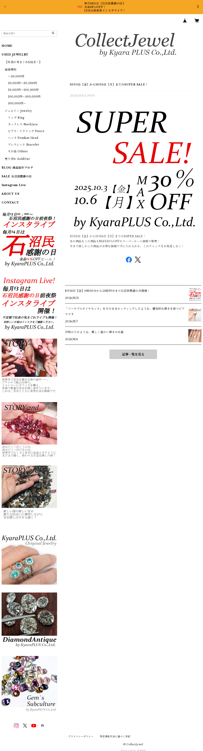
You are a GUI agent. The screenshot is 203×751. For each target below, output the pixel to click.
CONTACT (10, 202)
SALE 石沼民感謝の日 (17, 176)
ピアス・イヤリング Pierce (26, 131)
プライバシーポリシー (81, 736)
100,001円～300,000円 (24, 96)
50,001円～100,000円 (23, 90)
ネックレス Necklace (23, 124)
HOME (7, 46)
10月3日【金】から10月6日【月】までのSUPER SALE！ (109, 84)
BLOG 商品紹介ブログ (17, 167)
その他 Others (18, 151)
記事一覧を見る (133, 354)
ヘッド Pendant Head (23, 138)
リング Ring (16, 117)
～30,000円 (16, 76)
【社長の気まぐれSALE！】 (23, 62)
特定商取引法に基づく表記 (115, 736)
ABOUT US (10, 194)
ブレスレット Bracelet (23, 144)
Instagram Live (14, 185)
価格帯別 (10, 69)
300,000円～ (17, 103)
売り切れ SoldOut (17, 159)
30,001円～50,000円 (22, 83)
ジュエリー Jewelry (18, 111)
